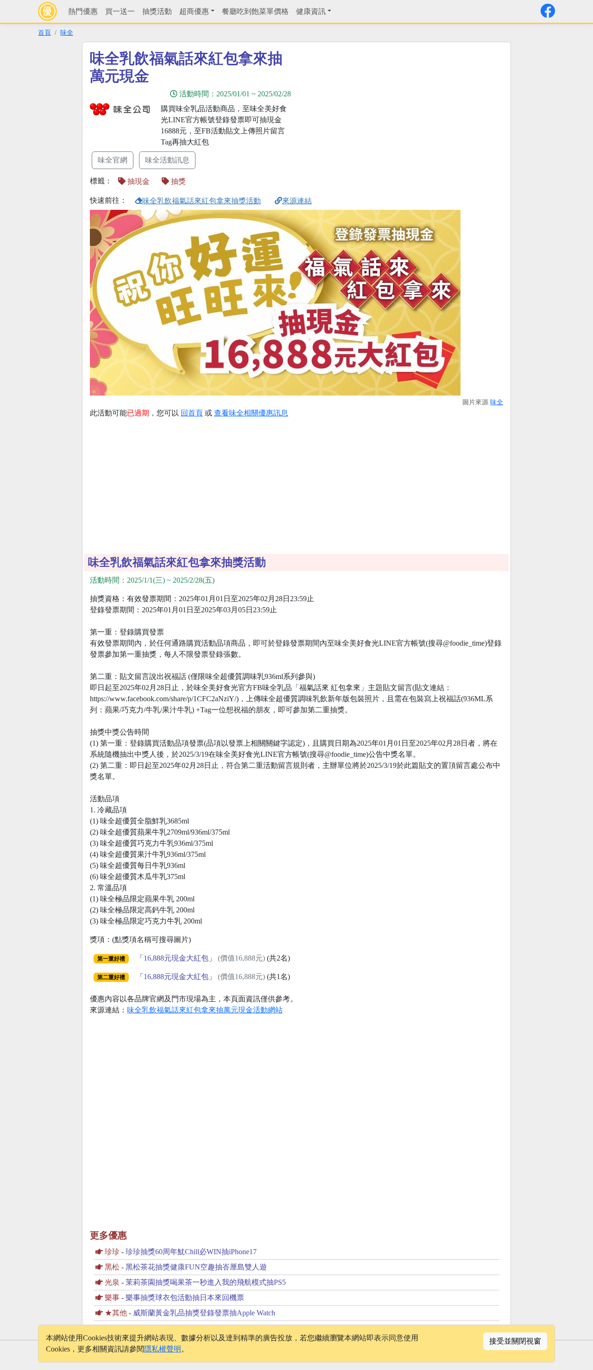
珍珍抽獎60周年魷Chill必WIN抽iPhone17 (191, 1252)
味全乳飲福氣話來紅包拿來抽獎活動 (201, 201)
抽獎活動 (157, 11)
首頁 (44, 32)
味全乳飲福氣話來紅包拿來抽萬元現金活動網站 (205, 1010)
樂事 (112, 1297)
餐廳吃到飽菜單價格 (255, 11)
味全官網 (112, 160)
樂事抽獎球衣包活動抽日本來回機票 (185, 1297)
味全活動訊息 (167, 160)
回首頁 (192, 413)
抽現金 (138, 181)
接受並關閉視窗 (515, 1341)
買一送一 (120, 11)
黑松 (112, 1267)
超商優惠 (194, 11)
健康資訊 (311, 11)
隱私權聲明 (162, 1349)
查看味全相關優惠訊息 (251, 413)
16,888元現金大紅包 (176, 958)
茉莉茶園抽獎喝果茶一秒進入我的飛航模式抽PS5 (206, 1282)
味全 (66, 32)
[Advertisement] (380, 114)
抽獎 (177, 181)
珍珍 (112, 1252)
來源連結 (297, 201)
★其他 (116, 1313)
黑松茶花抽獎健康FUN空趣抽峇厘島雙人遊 (196, 1267)
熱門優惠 (83, 11)
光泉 (112, 1282)
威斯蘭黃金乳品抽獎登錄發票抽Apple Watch (204, 1313)
